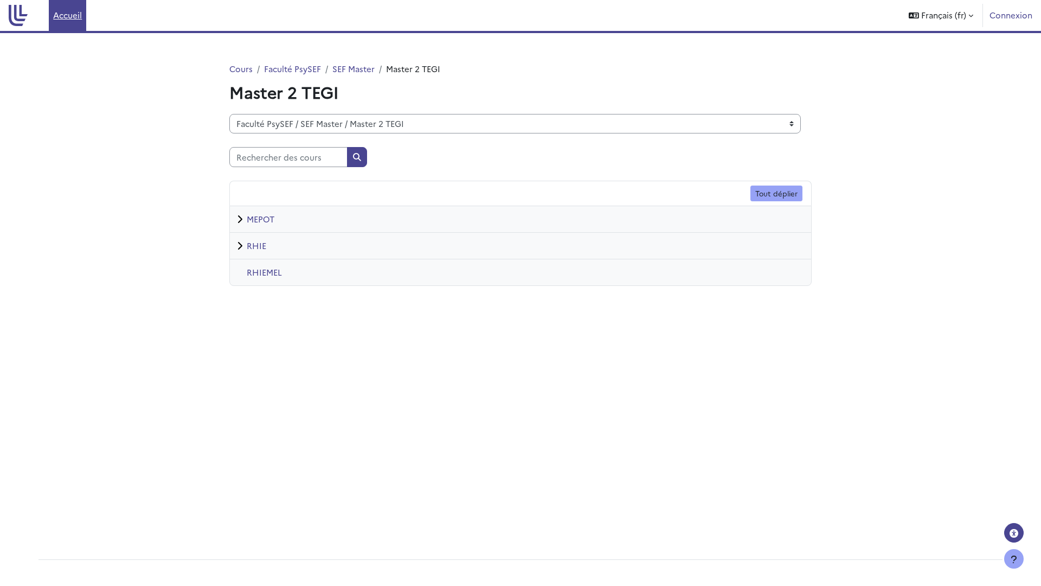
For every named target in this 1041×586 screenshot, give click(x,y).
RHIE (256, 245)
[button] (941, 15)
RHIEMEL (264, 272)
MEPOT (260, 219)
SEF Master (353, 68)
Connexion (1010, 15)
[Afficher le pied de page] (1014, 559)
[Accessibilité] (1014, 533)
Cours (241, 68)
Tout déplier (776, 193)
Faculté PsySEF (292, 68)
